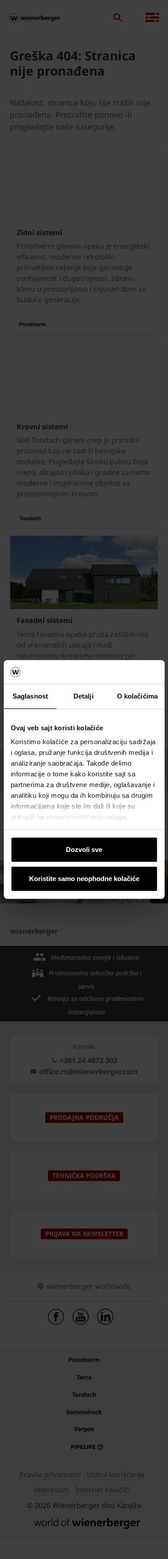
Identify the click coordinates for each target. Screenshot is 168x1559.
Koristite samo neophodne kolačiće (84, 878)
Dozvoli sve (84, 849)
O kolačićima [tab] (137, 696)
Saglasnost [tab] (30, 696)
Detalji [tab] (83, 696)
